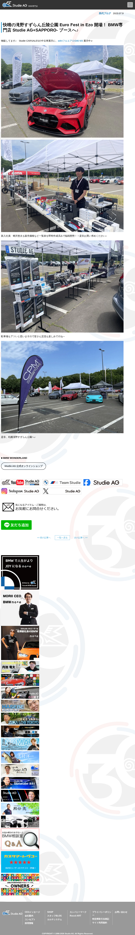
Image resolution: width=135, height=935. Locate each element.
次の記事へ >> (81, 537)
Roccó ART (75, 916)
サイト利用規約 (99, 922)
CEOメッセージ (32, 912)
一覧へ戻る (62, 537)
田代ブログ (105, 13)
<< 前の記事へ (44, 537)
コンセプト (30, 919)
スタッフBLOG (54, 916)
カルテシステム (54, 919)
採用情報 (29, 923)
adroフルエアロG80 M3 (70, 40)
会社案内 (29, 916)
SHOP (50, 912)
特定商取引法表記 (100, 919)
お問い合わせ (121, 912)
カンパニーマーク (78, 912)
